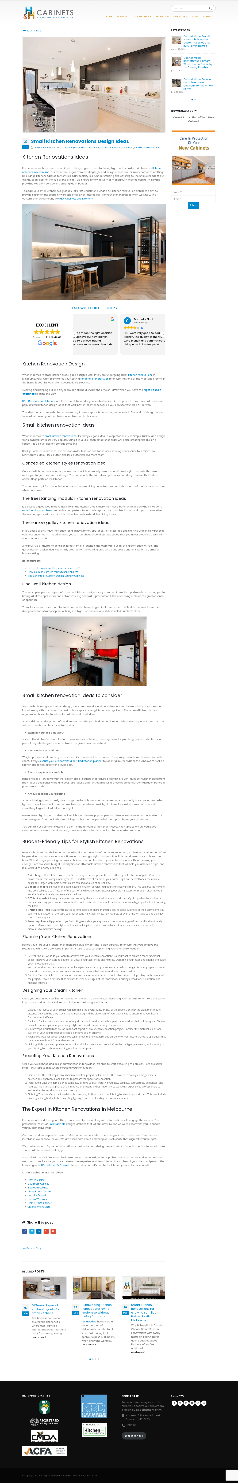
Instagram (198, 1403)
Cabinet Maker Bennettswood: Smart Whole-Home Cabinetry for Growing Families (198, 62)
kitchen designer (69, 147)
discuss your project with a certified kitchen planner (70, 761)
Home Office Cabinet (40, 1203)
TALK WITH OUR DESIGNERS (94, 308)
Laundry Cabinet (37, 1195)
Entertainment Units (39, 1206)
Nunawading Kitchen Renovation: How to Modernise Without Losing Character (97, 1310)
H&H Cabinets (56, 1124)
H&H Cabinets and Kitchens (76, 198)
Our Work (179, 16)
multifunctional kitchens (37, 510)
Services (122, 16)
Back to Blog (33, 30)
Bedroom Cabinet (38, 1187)
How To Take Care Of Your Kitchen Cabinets (53, 572)
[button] (163, 334)
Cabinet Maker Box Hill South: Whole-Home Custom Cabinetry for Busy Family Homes (196, 41)
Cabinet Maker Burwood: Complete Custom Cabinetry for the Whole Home (198, 84)
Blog (195, 16)
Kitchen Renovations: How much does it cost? (53, 568)
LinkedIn (38, 1231)
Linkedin (203, 1403)
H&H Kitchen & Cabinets (56, 1165)
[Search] (211, 8)
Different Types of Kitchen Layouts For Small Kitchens (46, 1309)
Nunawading (89, 1321)
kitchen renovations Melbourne (117, 147)
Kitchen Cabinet (37, 1179)
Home (109, 16)
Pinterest (186, 1403)
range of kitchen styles (94, 378)
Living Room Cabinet (39, 1191)
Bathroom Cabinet (38, 1183)
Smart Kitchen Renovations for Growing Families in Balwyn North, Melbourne (145, 1312)
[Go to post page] (44, 1288)
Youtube (192, 1403)
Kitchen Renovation (45, 147)
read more (38, 1337)
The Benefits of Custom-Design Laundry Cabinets (56, 575)
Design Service (142, 16)
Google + (46, 1231)
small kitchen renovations (147, 147)
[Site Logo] (48, 13)
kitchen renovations (89, 147)
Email (53, 1231)
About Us (161, 16)
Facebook (24, 1231)
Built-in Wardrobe (38, 1199)
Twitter (31, 1231)
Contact (208, 16)
